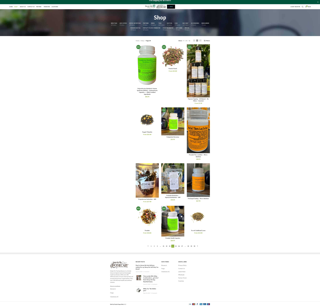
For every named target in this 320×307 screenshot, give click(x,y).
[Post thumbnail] (139, 280)
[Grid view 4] (200, 40)
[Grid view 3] (197, 40)
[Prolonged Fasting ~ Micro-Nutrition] (198, 180)
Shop (142, 40)
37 (182, 246)
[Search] (302, 6)
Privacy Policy (182, 265)
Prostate (147, 230)
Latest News (181, 271)
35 (176, 246)
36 (179, 246)
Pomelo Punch (173, 68)
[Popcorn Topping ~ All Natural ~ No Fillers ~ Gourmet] (198, 70)
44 (194, 246)
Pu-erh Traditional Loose (198, 230)
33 (169, 246)
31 (163, 246)
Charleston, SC (114, 296)
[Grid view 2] (194, 40)
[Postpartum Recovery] (172, 121)
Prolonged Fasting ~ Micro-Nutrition (198, 198)
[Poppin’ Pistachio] (147, 118)
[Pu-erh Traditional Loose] (198, 217)
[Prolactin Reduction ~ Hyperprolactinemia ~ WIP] (172, 178)
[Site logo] (160, 6)
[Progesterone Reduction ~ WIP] (147, 180)
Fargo (112, 293)
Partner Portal (182, 278)
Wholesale (181, 274)
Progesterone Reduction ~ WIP (147, 199)
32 (166, 246)
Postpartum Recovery (173, 137)
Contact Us (181, 268)
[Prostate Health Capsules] (172, 221)
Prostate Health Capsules (172, 238)
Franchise (181, 281)
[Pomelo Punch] (172, 55)
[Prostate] (147, 217)
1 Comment (146, 271)
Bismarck (113, 289)
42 (188, 246)
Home (137, 40)
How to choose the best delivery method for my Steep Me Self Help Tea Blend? (147, 267)
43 (191, 246)
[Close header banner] (318, 2)
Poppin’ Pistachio (147, 132)
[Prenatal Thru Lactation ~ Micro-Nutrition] (198, 130)
